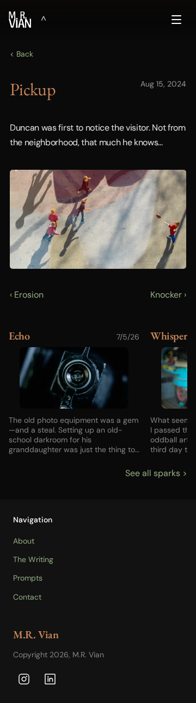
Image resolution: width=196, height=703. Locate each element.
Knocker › (168, 294)
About (23, 541)
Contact (27, 597)
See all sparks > (156, 473)
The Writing (33, 559)
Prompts (27, 578)
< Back (21, 54)
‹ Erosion (27, 294)
